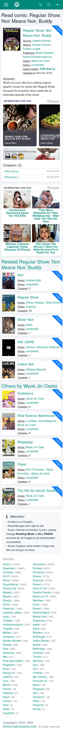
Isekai (40, 624)
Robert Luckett (31, 49)
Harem (41, 608)
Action (11, 564)
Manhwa (42, 600)
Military (10, 632)
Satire (8, 709)
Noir (20, 274)
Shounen (42, 580)
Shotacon (41, 697)
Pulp (9, 649)
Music (39, 685)
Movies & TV (44, 596)
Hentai (39, 709)
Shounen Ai (43, 681)
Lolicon (10, 701)
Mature (11, 596)
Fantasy (42, 568)
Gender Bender (15, 640)
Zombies (41, 653)
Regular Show (27, 297)
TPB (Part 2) (47, 69)
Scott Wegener (47, 421)
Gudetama (25, 393)
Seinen (41, 584)
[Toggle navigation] (57, 4)
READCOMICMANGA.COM (20, 726)
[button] (6, 4)
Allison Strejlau (35, 302)
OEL (38, 693)
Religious (41, 689)
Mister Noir (25, 319)
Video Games (44, 640)
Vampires (12, 653)
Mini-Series (43, 677)
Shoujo (11, 600)
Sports (40, 645)
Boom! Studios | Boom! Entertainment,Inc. (39, 55)
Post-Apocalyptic (16, 661)
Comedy (12, 572)
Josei (9, 616)
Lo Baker (31, 421)
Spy (39, 665)
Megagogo (25, 441)
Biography (12, 665)
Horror (11, 580)
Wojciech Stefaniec (48, 347)
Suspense (42, 620)
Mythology (42, 649)
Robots (10, 645)
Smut (9, 669)
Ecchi (40, 604)
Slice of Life (44, 588)
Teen (8, 705)
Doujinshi (10, 713)
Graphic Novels (41, 41)
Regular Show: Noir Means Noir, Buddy (37, 33)
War (8, 657)
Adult (39, 628)
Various (30, 347)
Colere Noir (25, 364)
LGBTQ (11, 677)
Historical (12, 608)
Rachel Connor (41, 45)
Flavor (22, 464)
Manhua (41, 661)
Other (39, 701)
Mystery (11, 592)
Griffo (29, 325)
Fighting (10, 693)
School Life (14, 588)
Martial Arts (43, 616)
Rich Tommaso (35, 469)
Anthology (42, 636)
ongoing (31, 306)
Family (9, 689)
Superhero (14, 568)
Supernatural (15, 584)
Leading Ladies (16, 612)
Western (41, 632)
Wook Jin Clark (40, 61)
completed (37, 65)
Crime (10, 604)
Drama (41, 576)
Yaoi (9, 681)
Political (41, 673)
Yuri (39, 669)
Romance (43, 572)
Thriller (40, 657)
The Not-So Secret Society (37, 490)
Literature (12, 636)
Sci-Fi (10, 576)
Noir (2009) (25, 341)
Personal (40, 705)
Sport (9, 697)
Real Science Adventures (36, 415)
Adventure (44, 564)
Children (11, 620)
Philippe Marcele (36, 369)
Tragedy (11, 628)
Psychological (45, 612)
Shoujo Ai (12, 673)
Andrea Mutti (33, 280)
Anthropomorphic (16, 624)
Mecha (10, 685)
